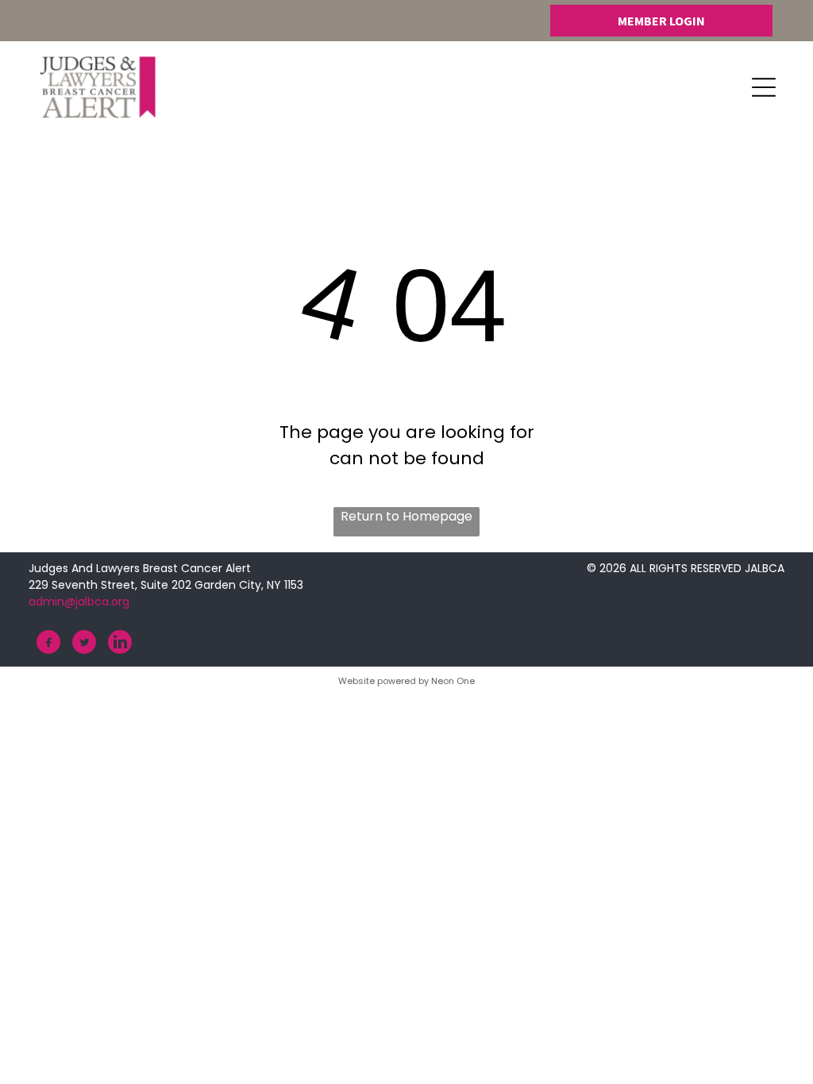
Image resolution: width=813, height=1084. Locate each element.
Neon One (453, 681)
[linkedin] (120, 644)
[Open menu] (764, 87)
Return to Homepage (406, 516)
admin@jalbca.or (75, 601)
